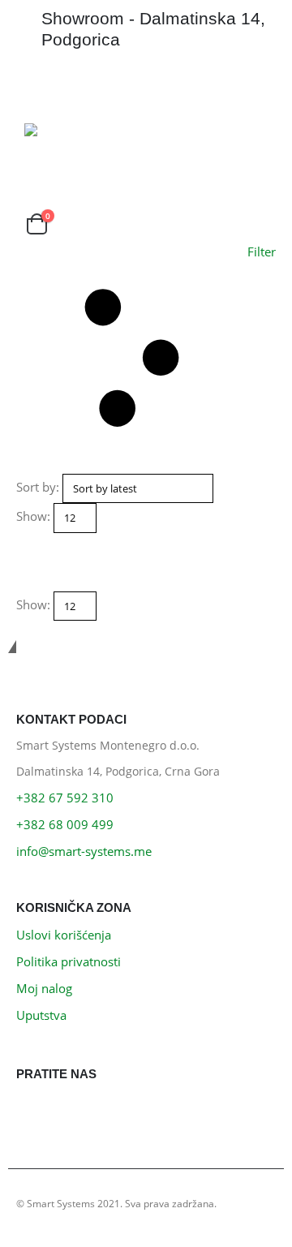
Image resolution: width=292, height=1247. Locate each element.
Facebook (33, 1111)
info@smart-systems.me (84, 851)
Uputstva (41, 1015)
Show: (33, 516)
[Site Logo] (69, 129)
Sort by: (37, 487)
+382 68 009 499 (65, 824)
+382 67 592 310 (65, 797)
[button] (146, 358)
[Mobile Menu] (39, 87)
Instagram (69, 1111)
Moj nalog (44, 988)
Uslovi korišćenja (63, 935)
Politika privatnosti (68, 961)
